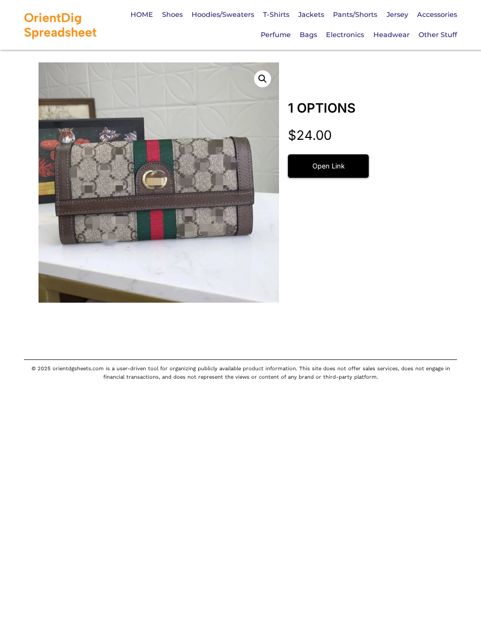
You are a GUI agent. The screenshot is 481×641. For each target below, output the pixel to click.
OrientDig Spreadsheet (60, 25)
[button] (262, 78)
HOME (142, 14)
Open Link (328, 166)
